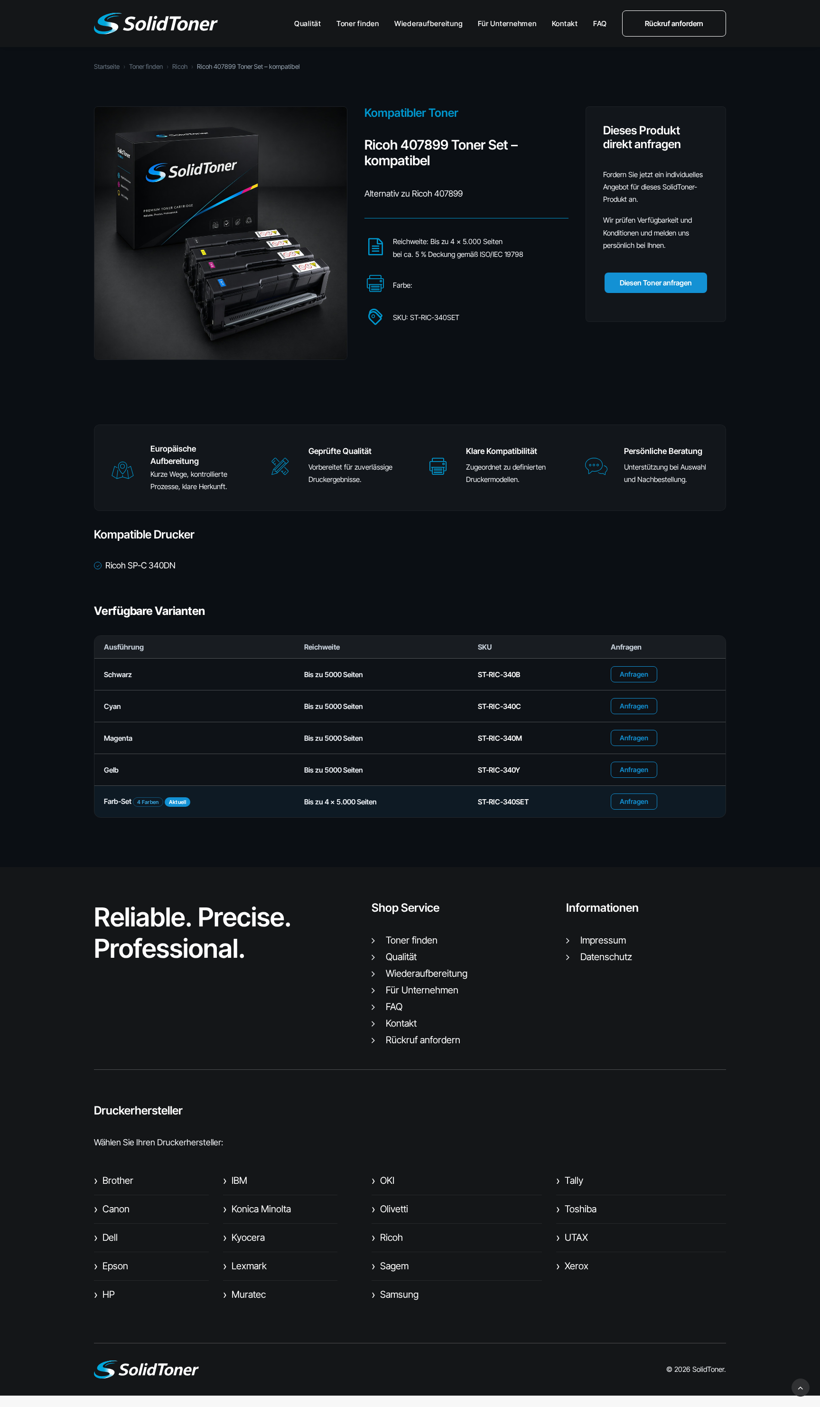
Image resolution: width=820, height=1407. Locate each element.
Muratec (244, 1294)
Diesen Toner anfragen (656, 282)
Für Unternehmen (507, 23)
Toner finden (357, 23)
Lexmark (245, 1266)
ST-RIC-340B (499, 674)
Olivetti (390, 1209)
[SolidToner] (156, 23)
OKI (383, 1180)
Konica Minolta (257, 1209)
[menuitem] (311, 23)
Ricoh (179, 66)
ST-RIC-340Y (499, 769)
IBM (235, 1180)
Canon (112, 1209)
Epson (111, 1266)
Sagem (390, 1266)
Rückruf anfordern (423, 1040)
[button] (122, 475)
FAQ (600, 23)
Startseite (107, 66)
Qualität (307, 23)
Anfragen (634, 674)
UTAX (572, 1237)
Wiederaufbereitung (428, 23)
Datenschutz (606, 957)
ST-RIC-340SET (503, 801)
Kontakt (565, 23)
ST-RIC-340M (500, 738)
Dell (106, 1237)
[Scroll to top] (801, 1387)
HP (104, 1294)
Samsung (395, 1294)
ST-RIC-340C (499, 706)
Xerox (572, 1266)
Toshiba (576, 1209)
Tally (569, 1180)
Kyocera (244, 1237)
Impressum (603, 940)
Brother (113, 1180)
